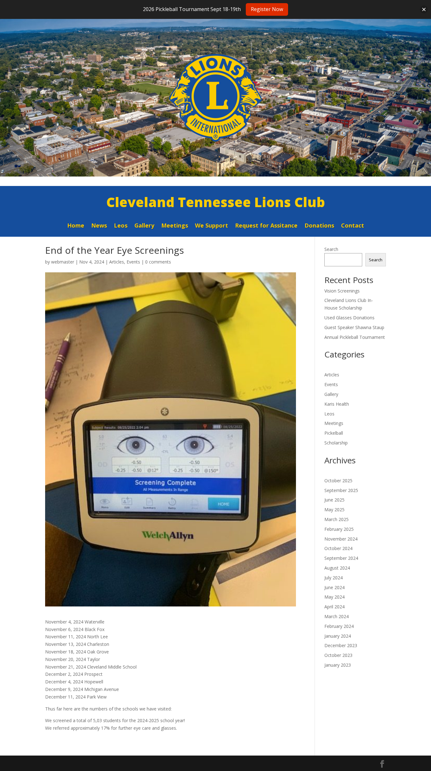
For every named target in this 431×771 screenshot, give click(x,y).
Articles (116, 262)
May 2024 (334, 597)
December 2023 (340, 645)
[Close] (424, 9)
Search (331, 249)
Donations (319, 226)
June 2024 (334, 587)
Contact (352, 226)
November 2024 (340, 539)
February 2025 (339, 529)
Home (75, 226)
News (99, 226)
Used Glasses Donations (349, 318)
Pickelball (333, 433)
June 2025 (334, 500)
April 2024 (334, 607)
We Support (211, 226)
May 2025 (334, 510)
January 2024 (337, 636)
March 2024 (336, 616)
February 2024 (339, 626)
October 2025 (338, 481)
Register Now (267, 9)
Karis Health (336, 404)
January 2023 (337, 665)
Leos (120, 226)
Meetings (174, 226)
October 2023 (338, 655)
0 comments (158, 262)
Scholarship (336, 443)
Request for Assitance (266, 226)
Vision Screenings (342, 291)
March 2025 (336, 519)
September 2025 (341, 490)
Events (133, 262)
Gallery (144, 226)
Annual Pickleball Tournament (354, 337)
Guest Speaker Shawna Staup (354, 327)
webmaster (62, 262)
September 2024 (341, 558)
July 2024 (333, 578)
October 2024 (338, 548)
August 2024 (337, 568)
